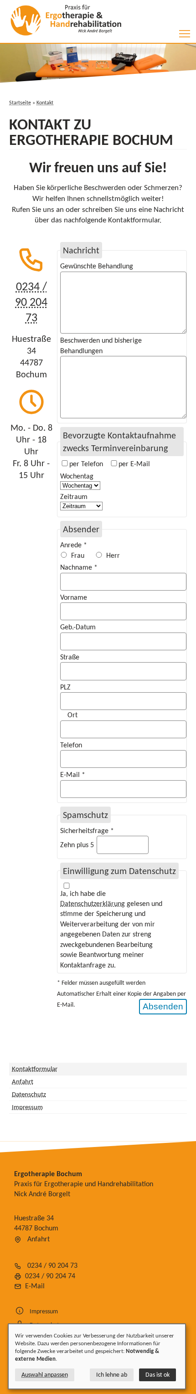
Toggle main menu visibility (184, 33)
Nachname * (79, 567)
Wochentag (76, 476)
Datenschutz (29, 1094)
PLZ (65, 687)
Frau (77, 555)
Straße (69, 657)
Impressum (27, 1107)
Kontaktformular (34, 1069)
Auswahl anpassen (44, 1375)
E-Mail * (72, 774)
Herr (113, 555)
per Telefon (86, 463)
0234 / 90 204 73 (31, 301)
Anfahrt (22, 1081)
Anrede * (73, 544)
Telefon (71, 745)
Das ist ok (157, 1375)
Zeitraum (74, 496)
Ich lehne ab (111, 1375)
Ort (72, 714)
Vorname (73, 597)
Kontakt (44, 102)
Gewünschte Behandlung (96, 266)
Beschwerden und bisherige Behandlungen (101, 345)
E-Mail (35, 1285)
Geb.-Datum (78, 626)
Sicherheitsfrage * (87, 830)
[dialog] (97, 1356)
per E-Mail (134, 463)
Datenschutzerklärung (92, 903)
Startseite (20, 102)
